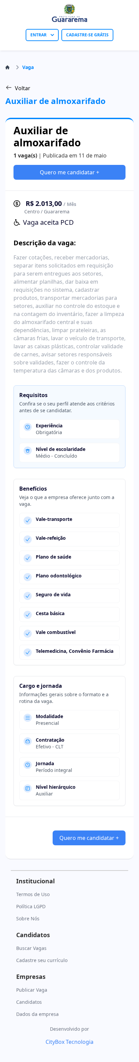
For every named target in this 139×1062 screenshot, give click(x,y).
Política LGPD (31, 906)
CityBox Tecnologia (69, 1042)
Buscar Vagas (31, 948)
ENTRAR (38, 35)
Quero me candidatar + (69, 172)
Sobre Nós (27, 918)
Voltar (22, 88)
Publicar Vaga (31, 990)
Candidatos (29, 1002)
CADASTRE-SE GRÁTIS (87, 35)
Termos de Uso (33, 894)
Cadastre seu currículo (41, 960)
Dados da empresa (37, 1014)
